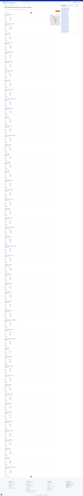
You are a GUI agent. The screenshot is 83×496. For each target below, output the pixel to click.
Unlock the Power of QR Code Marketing (31, 490)
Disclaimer (11, 485)
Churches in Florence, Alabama (64, 16)
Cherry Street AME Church (8, 356)
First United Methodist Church (9, 180)
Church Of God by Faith (8, 144)
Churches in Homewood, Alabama (65, 26)
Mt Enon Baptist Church (8, 291)
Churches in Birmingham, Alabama (65, 9)
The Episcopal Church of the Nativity (10, 135)
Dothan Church (7, 116)
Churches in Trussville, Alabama (65, 25)
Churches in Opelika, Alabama (64, 21)
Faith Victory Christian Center (9, 89)
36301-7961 (10, 296)
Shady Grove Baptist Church (9, 283)
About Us (49, 484)
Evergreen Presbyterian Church (9, 430)
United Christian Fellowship (8, 217)
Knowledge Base (29, 484)
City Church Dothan (7, 33)
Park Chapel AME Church (8, 236)
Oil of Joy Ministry (7, 457)
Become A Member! (74, 0)
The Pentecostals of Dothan (8, 14)
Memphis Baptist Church (8, 301)
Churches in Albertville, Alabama (65, 29)
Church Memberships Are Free (30, 485)
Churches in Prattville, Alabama (65, 18)
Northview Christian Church (9, 375)
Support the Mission (51, 489)
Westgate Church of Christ (8, 384)
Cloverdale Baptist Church (8, 264)
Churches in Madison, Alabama (65, 14)
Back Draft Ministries (8, 162)
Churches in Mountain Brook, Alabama (65, 31)
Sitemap (49, 490)
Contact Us (49, 485)
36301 (10, 56)
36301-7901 (10, 315)
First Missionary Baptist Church (9, 365)
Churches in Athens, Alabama (64, 24)
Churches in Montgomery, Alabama (65, 8)
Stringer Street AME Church (9, 411)
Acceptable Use (11, 484)
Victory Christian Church (8, 403)
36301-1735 (10, 28)
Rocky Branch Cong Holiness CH (9, 23)
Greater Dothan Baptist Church (9, 329)
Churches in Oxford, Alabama (64, 30)
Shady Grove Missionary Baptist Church (10, 98)
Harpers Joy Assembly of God (9, 61)
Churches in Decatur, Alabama (64, 15)
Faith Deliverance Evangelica (9, 42)
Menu (78, 2)
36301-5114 (10, 269)
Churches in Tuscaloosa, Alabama (65, 11)
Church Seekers (29, 489)
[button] (1, 494)
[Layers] (59, 16)
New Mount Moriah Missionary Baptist (10, 338)
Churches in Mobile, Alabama (64, 10)
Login (79, 0)
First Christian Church (8, 448)
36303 (10, 361)
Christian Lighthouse (8, 208)
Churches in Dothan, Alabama (64, 13)
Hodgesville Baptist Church (8, 310)
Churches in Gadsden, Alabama (65, 19)
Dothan (10, 17)
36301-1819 (10, 47)
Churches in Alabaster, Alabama (65, 20)
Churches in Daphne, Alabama (64, 23)
